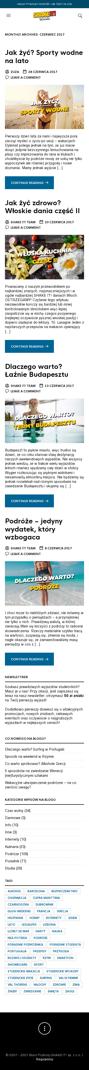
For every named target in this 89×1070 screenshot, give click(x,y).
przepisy (39, 951)
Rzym (47, 958)
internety (54, 918)
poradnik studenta (65, 944)
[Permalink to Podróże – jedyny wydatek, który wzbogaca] (44, 583)
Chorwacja (17, 898)
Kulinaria (12, 847)
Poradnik (12, 861)
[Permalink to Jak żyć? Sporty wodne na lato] (44, 107)
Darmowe (13, 818)
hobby (35, 918)
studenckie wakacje (24, 971)
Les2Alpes (29, 924)
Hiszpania (15, 918)
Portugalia (17, 951)
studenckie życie (20, 978)
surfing (46, 978)
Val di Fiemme (68, 978)
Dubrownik (45, 904)
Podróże (12, 854)
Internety (12, 839)
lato (11, 924)
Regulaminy (44, 1059)
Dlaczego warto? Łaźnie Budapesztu (36, 370)
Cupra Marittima (46, 898)
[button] (9, 15)
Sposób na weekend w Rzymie (29, 756)
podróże (40, 938)
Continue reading (27, 183)
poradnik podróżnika (25, 944)
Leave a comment (26, 78)
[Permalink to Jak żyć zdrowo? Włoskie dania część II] (44, 257)
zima (76, 984)
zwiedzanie (32, 991)
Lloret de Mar (18, 931)
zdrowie (59, 984)
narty (40, 931)
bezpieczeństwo (64, 891)
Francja (43, 911)
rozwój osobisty (22, 958)
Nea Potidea (17, 938)
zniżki (12, 991)
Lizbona (49, 924)
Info (8, 825)
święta (53, 991)
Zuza (15, 72)
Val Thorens (17, 984)
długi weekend (19, 911)
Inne (8, 832)
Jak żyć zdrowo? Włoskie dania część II (42, 207)
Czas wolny (14, 811)
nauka (57, 931)
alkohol (14, 891)
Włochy (40, 984)
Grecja (62, 911)
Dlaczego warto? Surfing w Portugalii (34, 749)
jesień (72, 918)
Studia (10, 868)
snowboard (17, 964)
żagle (69, 991)
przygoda (61, 951)
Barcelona (36, 891)
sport (39, 964)
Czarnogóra (18, 904)
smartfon (65, 958)
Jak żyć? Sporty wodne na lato (44, 56)
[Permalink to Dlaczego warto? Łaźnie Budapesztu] (44, 421)
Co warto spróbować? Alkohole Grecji (35, 764)
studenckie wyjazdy (62, 971)
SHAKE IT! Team (23, 222)
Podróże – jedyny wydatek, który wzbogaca (34, 529)
